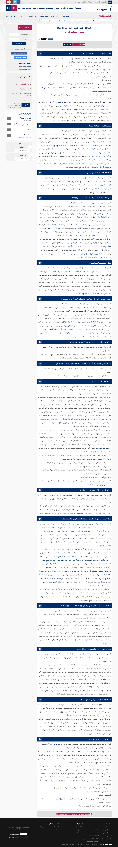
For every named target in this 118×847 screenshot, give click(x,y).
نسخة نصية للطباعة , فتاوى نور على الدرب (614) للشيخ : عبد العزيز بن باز (73, 814)
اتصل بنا (17, 837)
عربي (109, 2)
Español (104, 2)
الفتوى (57, 8)
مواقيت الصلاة (54, 830)
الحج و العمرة (81, 833)
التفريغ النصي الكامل (78, 44)
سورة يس (28, 129)
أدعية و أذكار (95, 838)
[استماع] (70, 44)
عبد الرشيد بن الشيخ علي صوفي (24, 137)
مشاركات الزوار (41, 827)
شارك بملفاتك (11, 16)
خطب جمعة (108, 836)
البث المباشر (22, 16)
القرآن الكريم (64, 16)
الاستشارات (49, 8)
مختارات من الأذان (93, 835)
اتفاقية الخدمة (24, 837)
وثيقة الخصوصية (14, 834)
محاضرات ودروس (106, 830)
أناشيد (97, 827)
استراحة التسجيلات (93, 841)
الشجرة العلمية (33, 16)
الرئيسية (78, 8)
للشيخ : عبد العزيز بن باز (74, 32)
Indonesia (77, 2)
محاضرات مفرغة (107, 833)
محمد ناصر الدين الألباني (26, 126)
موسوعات (70, 8)
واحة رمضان (82, 830)
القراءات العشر (44, 16)
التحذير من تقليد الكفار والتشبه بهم (22, 124)
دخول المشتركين (19, 43)
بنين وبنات (21, 8)
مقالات (63, 8)
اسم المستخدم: (24, 33)
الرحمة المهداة (81, 827)
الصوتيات (42, 8)
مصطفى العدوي (27, 120)
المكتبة (35, 8)
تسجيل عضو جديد (25, 66)
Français (90, 2)
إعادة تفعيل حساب (25, 69)
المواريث (28, 8)
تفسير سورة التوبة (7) (25, 118)
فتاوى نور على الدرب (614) (74, 27)
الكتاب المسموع (107, 839)
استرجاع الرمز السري (24, 63)
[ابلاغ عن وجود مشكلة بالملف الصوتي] (64, 44)
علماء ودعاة (54, 16)
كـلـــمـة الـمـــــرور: (24, 38)
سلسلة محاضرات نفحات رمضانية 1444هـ (20, 94)
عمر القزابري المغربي (26, 131)
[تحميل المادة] (67, 44)
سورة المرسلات (27, 135)
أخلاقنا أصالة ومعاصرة (23, 84)
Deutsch (97, 2)
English (83, 2)
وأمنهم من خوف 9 (24, 89)
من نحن (11, 837)
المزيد (26, 105)
